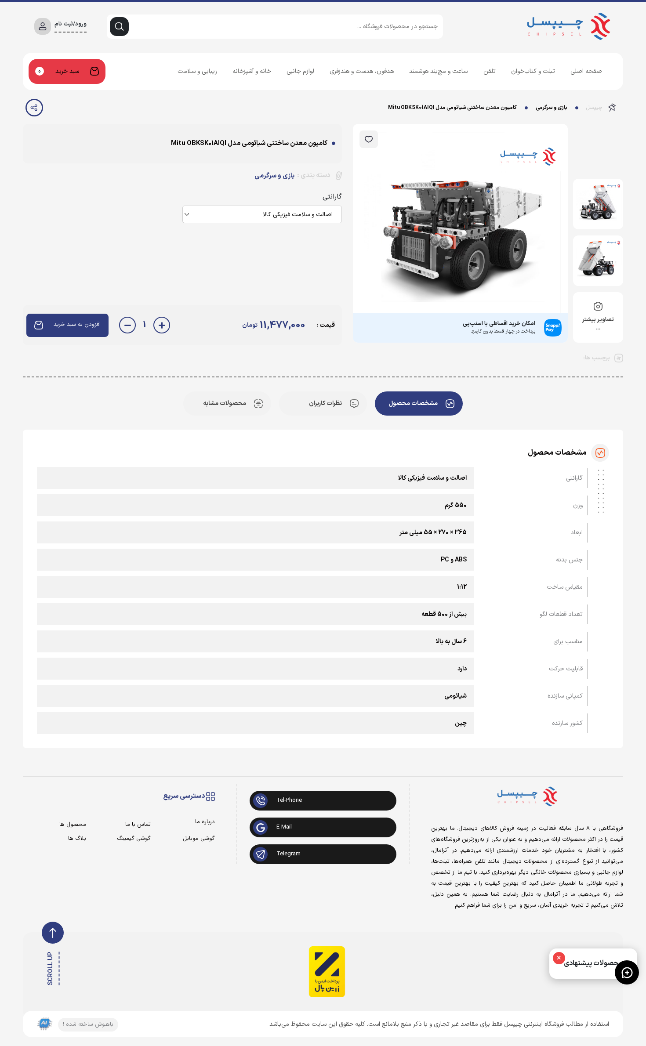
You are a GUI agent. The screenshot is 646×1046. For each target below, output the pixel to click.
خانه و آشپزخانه (251, 71)
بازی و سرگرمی (551, 108)
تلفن (489, 71)
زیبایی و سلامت (197, 71)
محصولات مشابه (224, 403)
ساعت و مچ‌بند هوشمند (438, 71)
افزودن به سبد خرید (77, 324)
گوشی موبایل (199, 839)
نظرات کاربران (325, 403)
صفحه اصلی (586, 71)
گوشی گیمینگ (133, 839)
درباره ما (205, 822)
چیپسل (594, 108)
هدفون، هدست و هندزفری (362, 71)
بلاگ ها (77, 839)
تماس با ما (137, 825)
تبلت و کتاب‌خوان (533, 71)
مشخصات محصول (413, 403)
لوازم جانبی (300, 71)
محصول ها (72, 825)
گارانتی (332, 197)
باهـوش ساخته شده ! (88, 1024)
